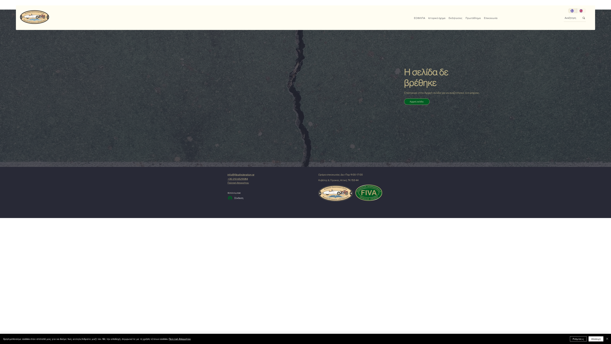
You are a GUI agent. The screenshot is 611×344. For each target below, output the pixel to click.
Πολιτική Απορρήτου (180, 338)
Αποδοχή (596, 338)
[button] (418, 18)
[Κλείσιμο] (607, 338)
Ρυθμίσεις (578, 338)
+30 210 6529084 (238, 178)
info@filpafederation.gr (241, 174)
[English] (581, 10)
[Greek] (572, 10)
